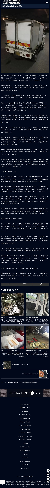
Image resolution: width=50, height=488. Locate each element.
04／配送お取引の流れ (25, 418)
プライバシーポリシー (25, 468)
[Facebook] (48, 480)
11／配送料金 (25, 443)
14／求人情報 (25, 454)
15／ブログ (25, 457)
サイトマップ (25, 464)
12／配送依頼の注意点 (25, 446)
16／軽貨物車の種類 (25, 461)
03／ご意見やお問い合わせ (25, 414)
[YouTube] (48, 477)
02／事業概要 (25, 411)
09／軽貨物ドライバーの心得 (25, 436)
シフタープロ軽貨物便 (25, 404)
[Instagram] (48, 470)
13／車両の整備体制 (25, 450)
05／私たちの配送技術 (25, 422)
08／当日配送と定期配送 (25, 432)
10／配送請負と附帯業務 (25, 439)
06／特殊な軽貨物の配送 (25, 425)
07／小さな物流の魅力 (25, 429)
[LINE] (48, 473)
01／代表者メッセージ (25, 407)
